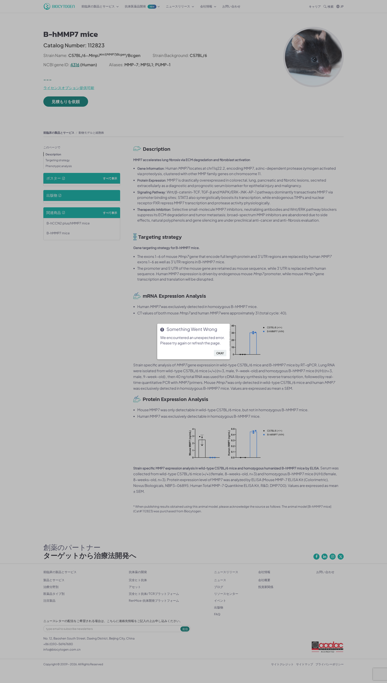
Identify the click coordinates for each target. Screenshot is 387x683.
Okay (220, 353)
